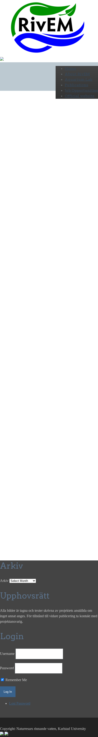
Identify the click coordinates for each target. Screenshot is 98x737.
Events (5, 197)
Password (7, 668)
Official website (79, 96)
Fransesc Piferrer (12, 259)
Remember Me (16, 680)
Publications (76, 85)
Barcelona (21, 270)
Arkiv (4, 581)
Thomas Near (26, 363)
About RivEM (77, 74)
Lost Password (19, 703)
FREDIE (7, 461)
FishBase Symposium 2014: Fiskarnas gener (20, 211)
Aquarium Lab (78, 79)
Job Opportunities (81, 90)
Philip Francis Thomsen (17, 407)
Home (70, 68)
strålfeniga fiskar (11, 396)
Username (7, 654)
